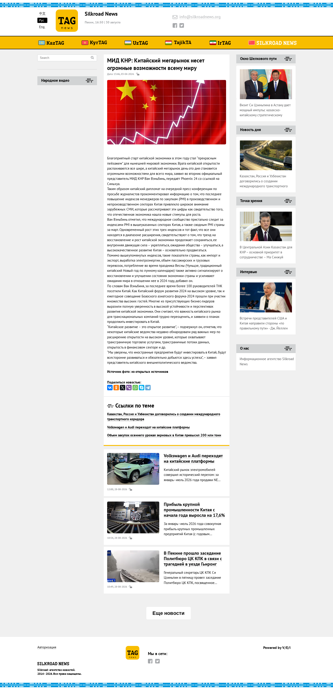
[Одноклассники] (116, 387)
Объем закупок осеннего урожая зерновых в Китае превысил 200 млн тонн (164, 435)
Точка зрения (251, 200)
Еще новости (168, 613)
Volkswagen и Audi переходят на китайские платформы (148, 427)
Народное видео (55, 80)
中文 (42, 13)
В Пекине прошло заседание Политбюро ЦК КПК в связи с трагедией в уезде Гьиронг (193, 558)
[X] (122, 387)
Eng (42, 27)
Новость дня (250, 129)
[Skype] (141, 387)
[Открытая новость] (133, 469)
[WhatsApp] (135, 387)
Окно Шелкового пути (258, 58)
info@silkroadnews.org (200, 17)
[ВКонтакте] (110, 387)
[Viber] (129, 387)
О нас (244, 348)
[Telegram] (148, 387)
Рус (41, 20)
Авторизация (46, 647)
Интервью (248, 271)
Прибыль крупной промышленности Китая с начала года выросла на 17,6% (194, 509)
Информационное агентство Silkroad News (267, 361)
